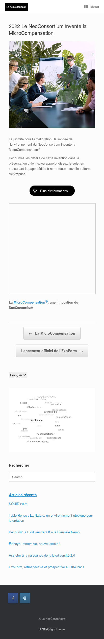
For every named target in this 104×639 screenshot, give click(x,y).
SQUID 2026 (18, 503)
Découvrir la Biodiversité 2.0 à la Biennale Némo (44, 532)
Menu (94, 6)
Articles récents (23, 494)
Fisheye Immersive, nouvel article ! (34, 543)
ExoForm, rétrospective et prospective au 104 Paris (46, 566)
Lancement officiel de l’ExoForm (52, 350)
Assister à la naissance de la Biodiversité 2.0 (42, 555)
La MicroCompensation (52, 333)
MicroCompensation (31, 302)
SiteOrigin (48, 629)
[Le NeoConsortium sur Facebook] (13, 598)
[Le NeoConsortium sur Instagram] (25, 598)
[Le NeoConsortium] (16, 7)
